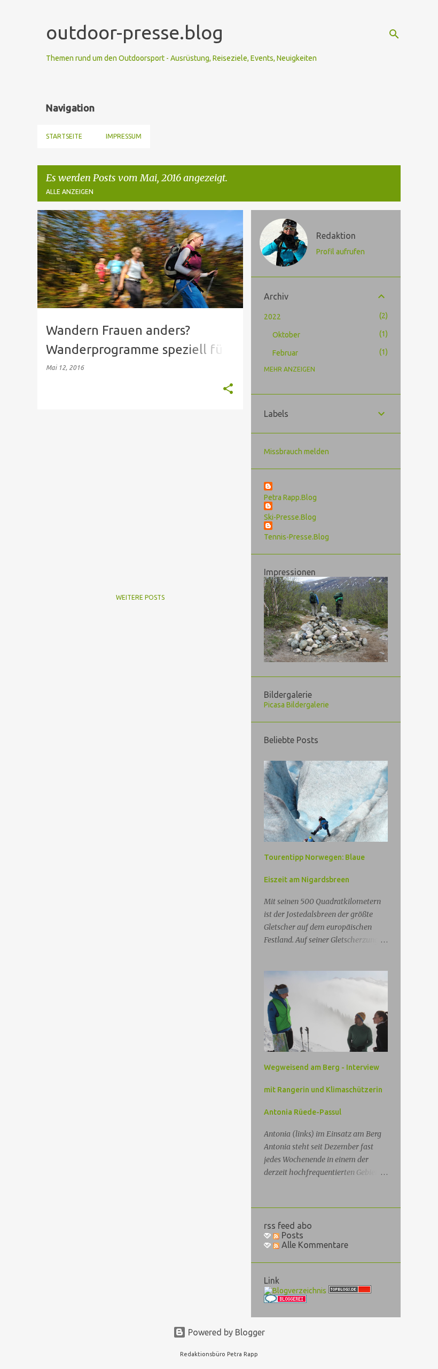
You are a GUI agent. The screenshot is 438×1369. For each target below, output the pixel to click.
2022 (272, 316)
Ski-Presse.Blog (290, 517)
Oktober (286, 335)
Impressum (124, 136)
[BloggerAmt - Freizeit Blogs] (295, 1290)
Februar (285, 353)
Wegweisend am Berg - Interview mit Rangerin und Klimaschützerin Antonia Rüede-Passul (323, 1089)
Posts (291, 1235)
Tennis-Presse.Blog (296, 537)
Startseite (64, 136)
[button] (228, 389)
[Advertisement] (136, 492)
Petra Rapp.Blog (290, 497)
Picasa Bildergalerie (296, 704)
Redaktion (336, 235)
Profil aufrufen (340, 251)
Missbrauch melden (296, 451)
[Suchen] (394, 34)
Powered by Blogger (225, 1332)
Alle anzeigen (69, 191)
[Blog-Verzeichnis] (285, 1300)
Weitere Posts (140, 597)
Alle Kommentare (313, 1245)
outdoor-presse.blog (134, 32)
